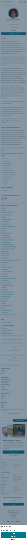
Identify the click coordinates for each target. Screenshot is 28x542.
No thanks (13, 536)
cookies (5, 527)
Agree (13, 533)
